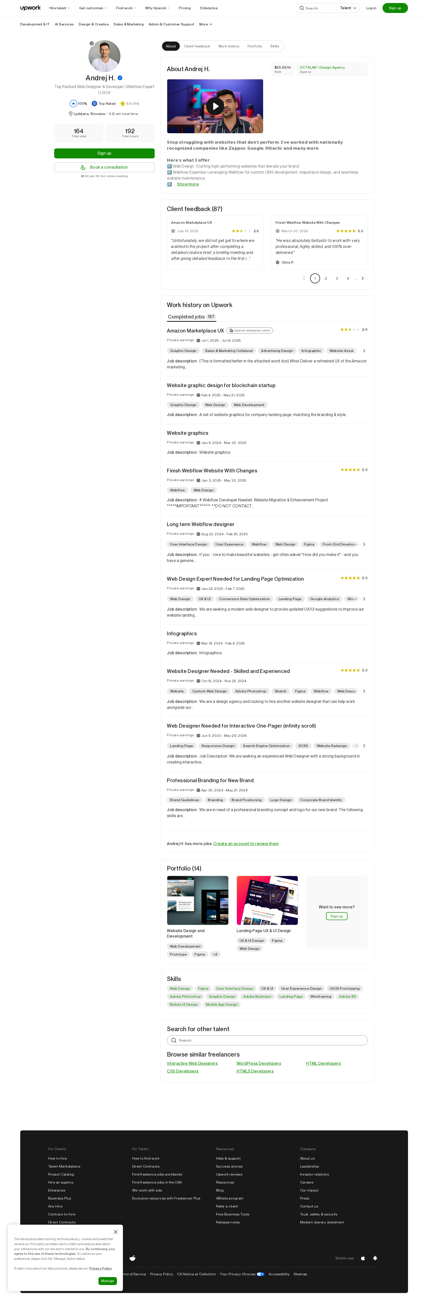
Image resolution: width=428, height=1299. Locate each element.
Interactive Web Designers (192, 1063)
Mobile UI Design (184, 1004)
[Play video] (215, 106)
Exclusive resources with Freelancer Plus (166, 1198)
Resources (225, 1182)
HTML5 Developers (255, 1071)
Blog (220, 1190)
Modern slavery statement (322, 1222)
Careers (307, 1182)
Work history (229, 46)
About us (307, 1158)
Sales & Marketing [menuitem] (129, 24)
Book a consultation (109, 167)
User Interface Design (234, 988)
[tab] (192, 317)
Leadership (309, 1166)
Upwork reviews (229, 1174)
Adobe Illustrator (257, 996)
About (171, 46)
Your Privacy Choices (242, 1274)
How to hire (57, 1158)
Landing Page (291, 996)
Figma (203, 988)
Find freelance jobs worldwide (157, 1174)
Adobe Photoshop (185, 996)
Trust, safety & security (319, 1214)
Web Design (180, 988)
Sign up (395, 8)
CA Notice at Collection (196, 1274)
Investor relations (314, 1174)
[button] (120, 78)
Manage (107, 1281)
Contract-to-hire (61, 1214)
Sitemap (300, 1274)
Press (304, 1198)
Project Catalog (61, 1174)
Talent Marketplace (64, 1166)
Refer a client (227, 1206)
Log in (371, 8)
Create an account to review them (246, 843)
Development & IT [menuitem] (35, 24)
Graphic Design (222, 996)
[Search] (302, 8)
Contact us (309, 1206)
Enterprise (56, 1190)
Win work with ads (147, 1190)
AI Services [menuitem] (64, 24)
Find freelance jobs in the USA (157, 1182)
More (203, 24)
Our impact (309, 1190)
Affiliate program (230, 1198)
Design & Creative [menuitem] (94, 24)
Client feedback (197, 46)
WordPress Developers (259, 1063)
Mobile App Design (222, 1004)
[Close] (115, 1232)
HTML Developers (323, 1063)
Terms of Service (132, 1274)
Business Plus (59, 1198)
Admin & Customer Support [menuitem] (171, 24)
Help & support (228, 1158)
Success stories (229, 1166)
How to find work (146, 1158)
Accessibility (279, 1274)
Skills (274, 46)
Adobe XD (347, 996)
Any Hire (55, 1206)
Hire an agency (61, 1182)
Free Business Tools (232, 1214)
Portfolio (255, 46)
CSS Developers (183, 1071)
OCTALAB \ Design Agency (322, 67)
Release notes (228, 1222)
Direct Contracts (62, 1222)
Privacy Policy (161, 1274)
